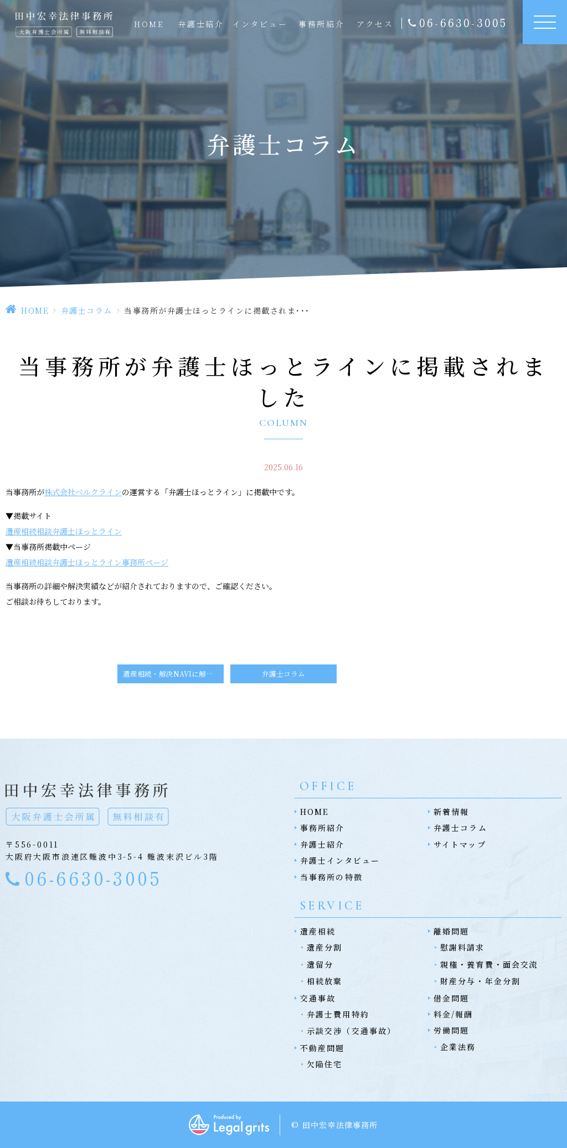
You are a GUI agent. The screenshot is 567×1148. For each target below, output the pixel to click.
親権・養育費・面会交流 (489, 964)
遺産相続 (318, 931)
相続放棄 (324, 980)
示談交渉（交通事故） (351, 1030)
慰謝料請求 (462, 947)
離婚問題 (451, 931)
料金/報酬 (453, 1014)
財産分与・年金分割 (480, 980)
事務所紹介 (321, 23)
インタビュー (260, 23)
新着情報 (451, 811)
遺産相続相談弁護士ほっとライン (64, 531)
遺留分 (320, 964)
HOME (149, 23)
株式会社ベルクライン (83, 491)
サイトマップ (460, 844)
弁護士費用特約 (338, 1014)
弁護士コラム (86, 310)
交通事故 (318, 998)
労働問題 (451, 1030)
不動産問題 (322, 1047)
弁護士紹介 (201, 23)
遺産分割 (324, 947)
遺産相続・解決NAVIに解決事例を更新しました (173, 673)
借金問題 (451, 998)
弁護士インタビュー (340, 860)
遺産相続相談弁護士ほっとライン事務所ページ (87, 562)
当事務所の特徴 (331, 876)
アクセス (375, 23)
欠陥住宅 (324, 1063)
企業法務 (458, 1046)
